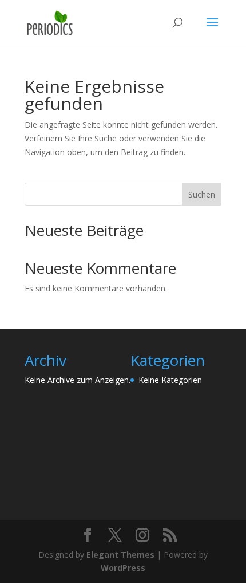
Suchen (201, 194)
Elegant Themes (120, 554)
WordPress (123, 567)
